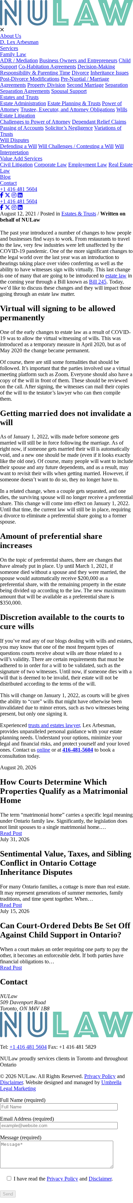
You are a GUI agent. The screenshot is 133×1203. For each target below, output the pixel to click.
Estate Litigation (17, 115)
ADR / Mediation (19, 60)
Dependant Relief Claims (99, 122)
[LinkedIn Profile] (20, 195)
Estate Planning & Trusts (74, 103)
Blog (5, 177)
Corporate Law (50, 164)
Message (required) (20, 1137)
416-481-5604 (77, 750)
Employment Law (87, 164)
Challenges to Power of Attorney (35, 122)
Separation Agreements (25, 91)
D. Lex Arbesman (19, 42)
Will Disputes (14, 140)
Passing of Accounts (22, 128)
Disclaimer (11, 1082)
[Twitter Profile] (7, 195)
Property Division (46, 85)
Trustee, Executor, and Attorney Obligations (67, 109)
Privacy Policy (100, 1076)
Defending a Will (18, 146)
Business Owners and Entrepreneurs (78, 60)
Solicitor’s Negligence (69, 128)
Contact (8, 183)
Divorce (80, 73)
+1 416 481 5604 (18, 189)
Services (9, 48)
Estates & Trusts (78, 213)
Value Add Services (21, 158)
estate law (116, 275)
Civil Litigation (16, 164)
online (43, 750)
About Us (10, 36)
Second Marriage (85, 85)
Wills (121, 109)
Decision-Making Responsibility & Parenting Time (57, 70)
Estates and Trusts (19, 97)
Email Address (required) (27, 1119)
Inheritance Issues (109, 73)
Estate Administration (23, 103)
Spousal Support (69, 91)
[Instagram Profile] (14, 195)
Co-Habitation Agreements (47, 66)
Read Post (11, 833)
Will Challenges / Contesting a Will (76, 146)
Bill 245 (97, 282)
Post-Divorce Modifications (29, 79)
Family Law (13, 54)
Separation (116, 85)
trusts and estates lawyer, (54, 725)
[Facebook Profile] (1, 195)
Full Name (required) (22, 1100)
